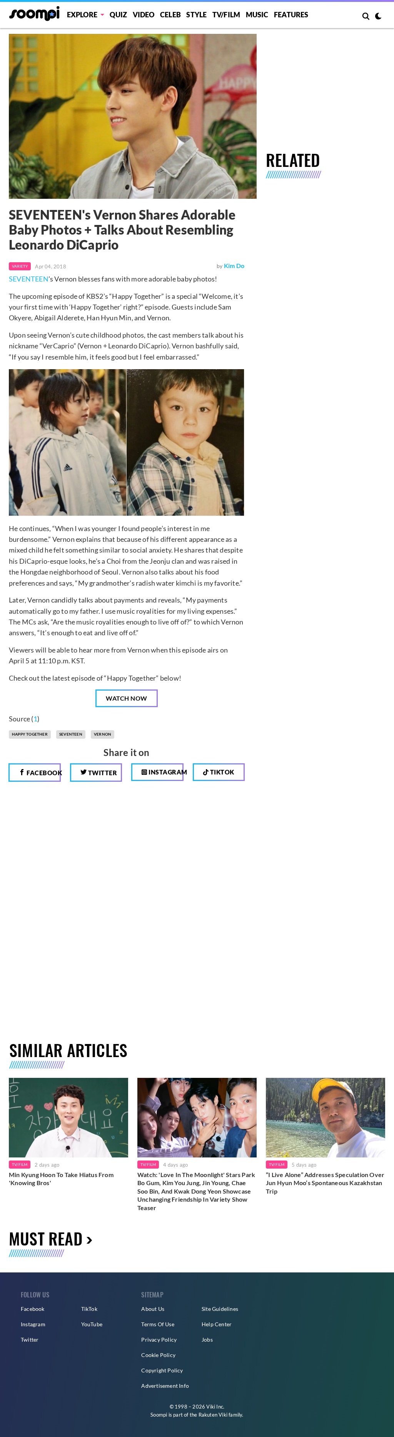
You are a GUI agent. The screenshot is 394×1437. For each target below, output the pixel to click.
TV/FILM (226, 14)
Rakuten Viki (213, 1415)
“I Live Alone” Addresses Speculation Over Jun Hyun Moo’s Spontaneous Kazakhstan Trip (325, 1183)
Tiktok (221, 772)
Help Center (217, 1324)
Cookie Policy (158, 1355)
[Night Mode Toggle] (378, 17)
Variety (20, 266)
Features (291, 14)
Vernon (102, 734)
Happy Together (30, 734)
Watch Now (126, 698)
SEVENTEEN (28, 279)
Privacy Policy (159, 1339)
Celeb (170, 14)
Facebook (43, 772)
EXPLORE (82, 14)
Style (196, 14)
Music (257, 14)
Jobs (207, 1339)
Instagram (165, 772)
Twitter (102, 772)
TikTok (89, 1308)
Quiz (118, 14)
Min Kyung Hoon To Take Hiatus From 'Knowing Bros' (61, 1179)
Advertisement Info (165, 1385)
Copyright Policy (162, 1370)
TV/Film (19, 1164)
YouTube (91, 1324)
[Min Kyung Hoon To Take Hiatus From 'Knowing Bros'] (68, 1117)
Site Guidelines (220, 1308)
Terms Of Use (157, 1324)
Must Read (45, 1238)
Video (144, 14)
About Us (152, 1308)
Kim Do (234, 265)
